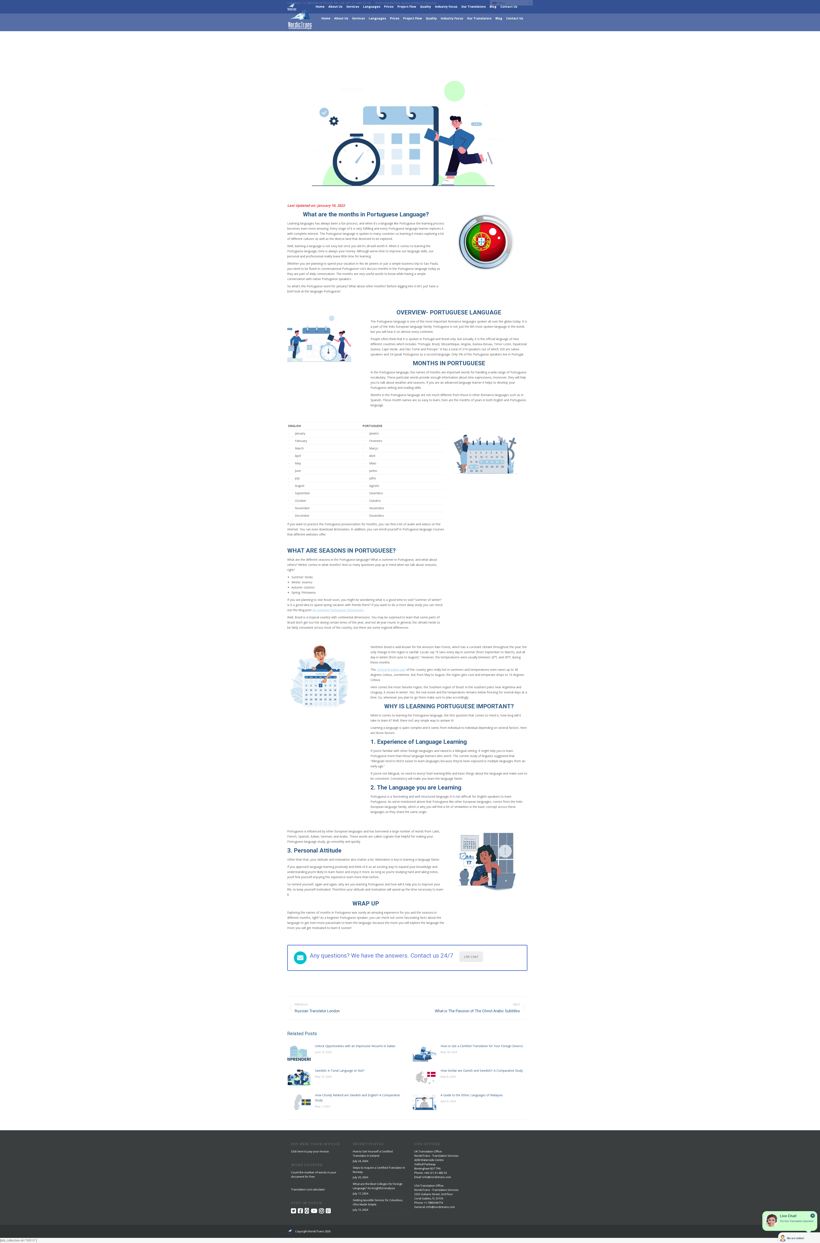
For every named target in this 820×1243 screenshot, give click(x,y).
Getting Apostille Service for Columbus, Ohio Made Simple (378, 1202)
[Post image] (299, 1053)
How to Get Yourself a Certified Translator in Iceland (373, 1153)
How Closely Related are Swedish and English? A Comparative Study (357, 1097)
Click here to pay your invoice (310, 1151)
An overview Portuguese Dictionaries (337, 610)
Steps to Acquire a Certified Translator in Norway (379, 1170)
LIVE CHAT (471, 957)
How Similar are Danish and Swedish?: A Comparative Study (482, 1070)
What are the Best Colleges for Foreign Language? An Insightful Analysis (378, 1186)
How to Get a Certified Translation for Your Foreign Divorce (482, 1046)
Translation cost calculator (308, 1189)
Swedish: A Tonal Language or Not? (339, 1070)
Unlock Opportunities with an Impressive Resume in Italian (355, 1046)
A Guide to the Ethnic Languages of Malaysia (471, 1095)
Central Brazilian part (391, 670)
